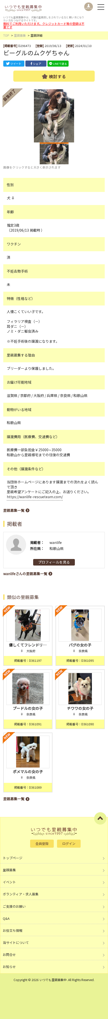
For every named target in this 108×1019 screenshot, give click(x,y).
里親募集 (20, 35)
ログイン (68, 843)
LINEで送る (60, 64)
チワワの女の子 (80, 708)
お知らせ (9, 966)
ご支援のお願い (14, 906)
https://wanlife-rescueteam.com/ (35, 496)
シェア (37, 64)
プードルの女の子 (28, 708)
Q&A (6, 918)
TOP (6, 35)
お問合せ (9, 954)
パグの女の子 (80, 644)
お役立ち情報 (12, 930)
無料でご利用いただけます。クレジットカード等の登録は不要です (43, 25)
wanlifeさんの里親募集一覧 (25, 573)
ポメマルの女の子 (28, 771)
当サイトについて (16, 942)
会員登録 (41, 843)
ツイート (15, 64)
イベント (9, 882)
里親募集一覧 (13, 510)
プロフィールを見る (54, 562)
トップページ (12, 857)
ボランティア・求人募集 (20, 894)
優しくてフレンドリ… (28, 644)
